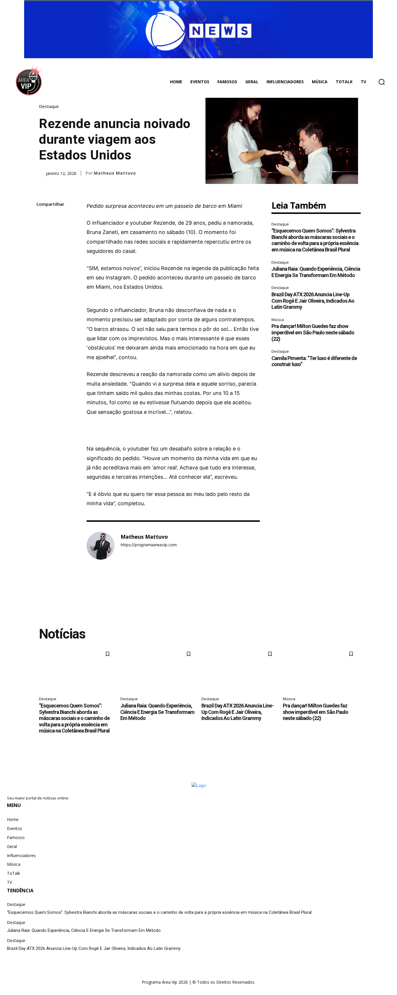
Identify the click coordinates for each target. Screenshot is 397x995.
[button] (381, 81)
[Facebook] (42, 218)
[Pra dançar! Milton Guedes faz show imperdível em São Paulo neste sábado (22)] (320, 669)
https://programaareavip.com (149, 544)
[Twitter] (42, 232)
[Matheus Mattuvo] (101, 546)
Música (277, 319)
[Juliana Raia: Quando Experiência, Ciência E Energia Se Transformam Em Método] (158, 669)
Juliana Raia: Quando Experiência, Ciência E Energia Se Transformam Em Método (315, 272)
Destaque (49, 106)
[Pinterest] (42, 245)
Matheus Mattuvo (115, 173)
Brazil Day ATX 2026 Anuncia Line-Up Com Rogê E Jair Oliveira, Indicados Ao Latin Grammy (312, 300)
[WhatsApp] (42, 259)
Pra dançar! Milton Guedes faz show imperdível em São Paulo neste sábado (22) (312, 332)
